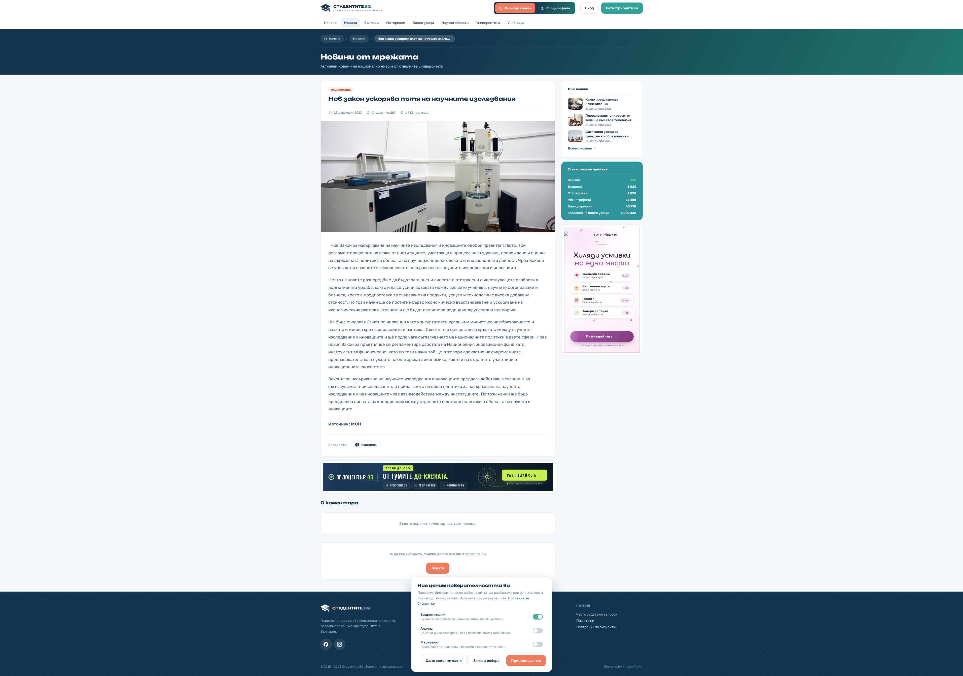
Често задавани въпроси (596, 614)
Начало (330, 23)
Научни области (455, 23)
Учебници (515, 23)
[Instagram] (339, 644)
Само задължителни (444, 660)
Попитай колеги (518, 8)
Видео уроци (423, 23)
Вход (589, 8)
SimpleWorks (633, 666)
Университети (488, 23)
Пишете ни (585, 621)
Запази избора (486, 660)
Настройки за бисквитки (596, 627)
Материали (395, 23)
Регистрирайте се (622, 8)
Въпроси (371, 23)
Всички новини (580, 148)
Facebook (369, 445)
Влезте (438, 568)
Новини (350, 23)
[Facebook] (326, 644)
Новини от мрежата (369, 56)
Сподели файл (558, 8)
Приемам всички (526, 660)
